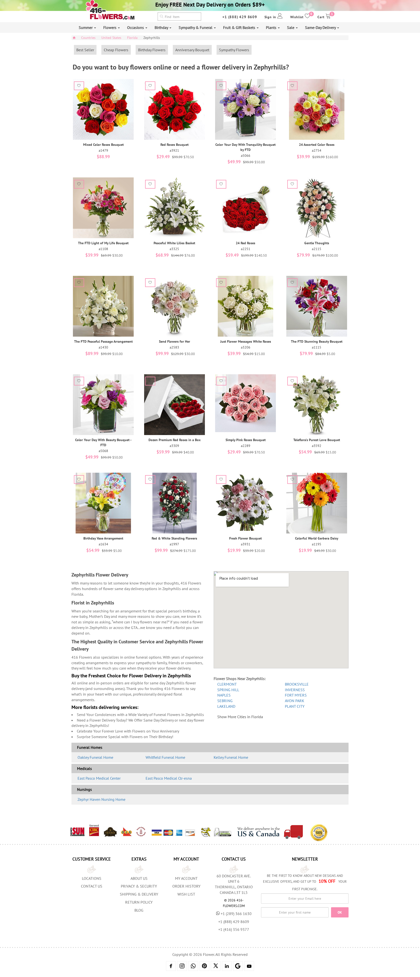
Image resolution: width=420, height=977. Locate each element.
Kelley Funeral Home (231, 757)
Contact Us (91, 886)
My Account (186, 878)
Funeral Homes (89, 747)
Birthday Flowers (152, 49)
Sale (291, 27)
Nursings (84, 789)
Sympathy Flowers (234, 49)
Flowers (110, 27)
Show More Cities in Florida (240, 716)
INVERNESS (295, 689)
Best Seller (85, 49)
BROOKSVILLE (297, 684)
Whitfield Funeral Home (165, 757)
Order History (186, 886)
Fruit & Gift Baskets (239, 27)
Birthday (162, 27)
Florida (132, 37)
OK (340, 912)
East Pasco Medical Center (99, 778)
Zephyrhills (151, 37)
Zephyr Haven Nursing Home (101, 799)
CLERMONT (227, 684)
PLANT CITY (295, 706)
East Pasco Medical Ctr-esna (169, 778)
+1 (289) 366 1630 (236, 913)
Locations (91, 878)
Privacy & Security (139, 886)
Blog (138, 910)
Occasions (136, 27)
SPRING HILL (228, 689)
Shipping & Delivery (139, 894)
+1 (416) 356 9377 (233, 929)
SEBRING (225, 700)
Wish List (186, 894)
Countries (88, 37)
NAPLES (224, 695)
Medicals (84, 768)
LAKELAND (226, 706)
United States (111, 37)
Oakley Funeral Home (95, 757)
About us (139, 878)
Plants (271, 27)
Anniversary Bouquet (192, 49)
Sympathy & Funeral (196, 27)
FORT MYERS (296, 695)
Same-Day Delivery (321, 27)
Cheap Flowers (116, 49)
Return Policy (139, 902)
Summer (86, 27)
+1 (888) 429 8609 (239, 17)
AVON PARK (294, 700)
